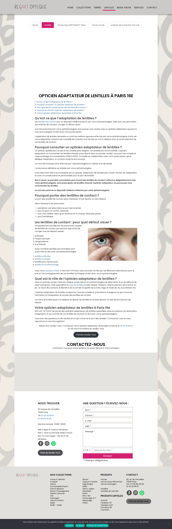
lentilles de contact (47, 121)
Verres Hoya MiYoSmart (111, 481)
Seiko (84, 486)
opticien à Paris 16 (53, 270)
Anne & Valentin (57, 479)
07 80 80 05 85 (44, 418)
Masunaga (87, 500)
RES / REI (86, 495)
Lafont (53, 484)
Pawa (85, 502)
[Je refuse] (169, 524)
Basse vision (124, 7)
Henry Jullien (88, 488)
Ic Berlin (53, 481)
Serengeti (54, 498)
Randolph (86, 491)
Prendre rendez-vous (86, 334)
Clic (52, 495)
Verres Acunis (98, 25)
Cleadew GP (106, 502)
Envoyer (107, 456)
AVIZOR (104, 500)
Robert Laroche (57, 493)
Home (70, 7)
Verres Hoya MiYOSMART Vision (71, 25)
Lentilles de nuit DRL (110, 491)
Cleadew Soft (107, 505)
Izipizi (52, 502)
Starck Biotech (57, 488)
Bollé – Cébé (56, 505)
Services (139, 7)
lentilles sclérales (43, 256)
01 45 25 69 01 (126, 326)
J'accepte (69, 525)
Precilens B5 (106, 507)
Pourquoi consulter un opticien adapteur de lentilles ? (61, 104)
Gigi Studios (87, 484)
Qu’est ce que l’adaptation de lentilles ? (54, 101)
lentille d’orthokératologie (47, 264)
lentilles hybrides (42, 259)
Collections (83, 7)
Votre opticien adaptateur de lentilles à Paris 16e (59, 113)
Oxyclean (105, 509)
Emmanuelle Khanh (59, 486)
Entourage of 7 (89, 498)
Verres (97, 7)
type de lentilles (76, 285)
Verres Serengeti (108, 484)
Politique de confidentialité (97, 525)
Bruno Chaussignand (59, 491)
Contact (152, 7)
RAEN (84, 493)
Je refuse (80, 525)
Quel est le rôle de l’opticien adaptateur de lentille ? (60, 110)
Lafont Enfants (57, 500)
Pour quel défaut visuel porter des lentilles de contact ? (62, 107)
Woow (85, 479)
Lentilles (109, 7)
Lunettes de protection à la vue (124, 25)
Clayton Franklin (89, 481)
